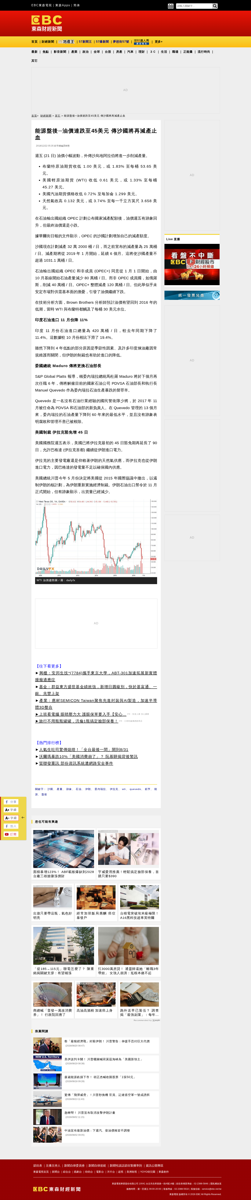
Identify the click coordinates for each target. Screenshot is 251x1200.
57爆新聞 (102, 41)
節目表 (37, 1165)
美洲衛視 (132, 1171)
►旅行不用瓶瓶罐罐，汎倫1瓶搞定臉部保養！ (76, 721)
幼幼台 (89, 1171)
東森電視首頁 (41, 1171)
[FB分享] (11, 803)
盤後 (44, 794)
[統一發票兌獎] (192, 298)
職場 (175, 51)
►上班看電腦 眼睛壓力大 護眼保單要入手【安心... (80, 714)
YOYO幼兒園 (147, 1171)
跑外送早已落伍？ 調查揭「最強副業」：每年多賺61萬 (139, 1013)
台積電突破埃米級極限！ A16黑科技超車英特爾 (139, 915)
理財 (142, 51)
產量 (59, 789)
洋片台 (111, 1171)
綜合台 (67, 1171)
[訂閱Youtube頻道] (11, 835)
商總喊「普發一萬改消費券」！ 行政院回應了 (52, 1013)
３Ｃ (153, 51)
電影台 (100, 1171)
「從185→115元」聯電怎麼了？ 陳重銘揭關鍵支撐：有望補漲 (63, 971)
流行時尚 (204, 51)
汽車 (130, 51)
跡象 (69, 789)
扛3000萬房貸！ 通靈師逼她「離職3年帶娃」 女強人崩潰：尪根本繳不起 (128, 971)
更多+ (158, 41)
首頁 (34, 41)
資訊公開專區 (154, 1165)
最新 (34, 51)
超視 (120, 1171)
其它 (34, 60)
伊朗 (88, 789)
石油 (78, 789)
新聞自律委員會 (74, 1165)
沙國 (50, 789)
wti (124, 789)
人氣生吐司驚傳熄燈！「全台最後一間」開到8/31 (83, 749)
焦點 (46, 51)
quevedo (135, 789)
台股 (108, 51)
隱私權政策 (215, 1183)
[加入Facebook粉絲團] (11, 827)
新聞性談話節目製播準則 (126, 1165)
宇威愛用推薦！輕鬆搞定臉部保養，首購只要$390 (128, 874)
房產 (119, 51)
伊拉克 (114, 789)
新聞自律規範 (97, 1165)
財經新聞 (48, 41)
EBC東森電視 (41, 5)
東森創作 (164, 1171)
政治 (86, 51)
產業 (74, 51)
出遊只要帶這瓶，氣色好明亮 (52, 915)
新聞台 (56, 1171)
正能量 (188, 51)
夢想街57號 (121, 41)
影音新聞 (60, 51)
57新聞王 (85, 41)
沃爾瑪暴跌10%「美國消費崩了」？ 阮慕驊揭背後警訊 (88, 756)
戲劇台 (78, 1171)
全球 (97, 51)
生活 (164, 51)
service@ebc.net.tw (211, 1189)
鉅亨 (148, 789)
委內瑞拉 (100, 789)
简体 (76, 5)
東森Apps (62, 5)
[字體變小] (11, 819)
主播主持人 (53, 1165)
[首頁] (46, 23)
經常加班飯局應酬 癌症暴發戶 (96, 915)
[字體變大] (11, 811)
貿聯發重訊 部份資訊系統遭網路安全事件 (76, 763)
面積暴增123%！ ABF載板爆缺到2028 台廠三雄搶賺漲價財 (63, 874)
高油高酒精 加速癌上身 (95, 1010)
